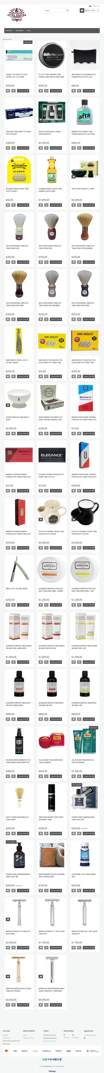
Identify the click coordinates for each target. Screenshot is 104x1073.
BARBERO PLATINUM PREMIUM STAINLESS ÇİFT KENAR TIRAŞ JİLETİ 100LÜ (18, 534)
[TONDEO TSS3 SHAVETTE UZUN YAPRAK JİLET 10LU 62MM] (19, 55)
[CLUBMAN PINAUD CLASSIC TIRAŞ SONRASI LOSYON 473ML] (52, 169)
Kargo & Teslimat (28, 1038)
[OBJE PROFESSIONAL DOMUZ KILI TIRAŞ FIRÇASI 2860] (19, 226)
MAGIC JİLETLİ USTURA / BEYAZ (16, 589)
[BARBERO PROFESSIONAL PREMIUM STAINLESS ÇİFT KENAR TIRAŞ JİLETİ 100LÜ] (85, 455)
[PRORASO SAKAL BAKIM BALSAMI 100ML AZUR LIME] (85, 798)
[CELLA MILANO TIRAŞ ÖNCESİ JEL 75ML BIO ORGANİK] (85, 741)
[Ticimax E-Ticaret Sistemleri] (52, 1071)
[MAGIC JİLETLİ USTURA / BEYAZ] (19, 569)
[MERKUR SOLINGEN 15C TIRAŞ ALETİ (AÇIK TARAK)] (19, 912)
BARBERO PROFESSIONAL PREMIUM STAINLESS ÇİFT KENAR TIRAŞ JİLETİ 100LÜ (84, 476)
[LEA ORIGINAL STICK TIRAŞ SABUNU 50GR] (85, 855)
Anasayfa (5, 1035)
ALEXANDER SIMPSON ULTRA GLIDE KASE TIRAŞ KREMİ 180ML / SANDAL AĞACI (51, 591)
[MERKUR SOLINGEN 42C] (85, 912)
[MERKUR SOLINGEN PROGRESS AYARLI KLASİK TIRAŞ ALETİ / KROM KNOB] (52, 969)
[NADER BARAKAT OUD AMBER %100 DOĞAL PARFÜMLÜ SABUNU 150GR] (52, 398)
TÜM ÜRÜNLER (19, 30)
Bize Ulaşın (6, 1044)
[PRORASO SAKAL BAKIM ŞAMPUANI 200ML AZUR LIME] (19, 855)
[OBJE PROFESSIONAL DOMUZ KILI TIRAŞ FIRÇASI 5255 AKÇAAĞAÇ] (52, 284)
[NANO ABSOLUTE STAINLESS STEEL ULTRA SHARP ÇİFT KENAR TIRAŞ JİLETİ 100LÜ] (85, 341)
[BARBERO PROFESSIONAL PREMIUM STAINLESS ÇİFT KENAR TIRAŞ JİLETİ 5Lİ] (85, 398)
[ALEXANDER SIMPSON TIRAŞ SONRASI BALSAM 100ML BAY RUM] (52, 626)
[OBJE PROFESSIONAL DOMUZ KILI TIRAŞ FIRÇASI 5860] (52, 226)
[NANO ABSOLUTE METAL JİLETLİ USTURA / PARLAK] (19, 341)
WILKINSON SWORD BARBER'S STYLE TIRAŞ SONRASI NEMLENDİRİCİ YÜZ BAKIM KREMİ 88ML (18, 762)
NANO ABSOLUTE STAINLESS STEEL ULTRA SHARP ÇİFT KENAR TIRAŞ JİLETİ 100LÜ (84, 362)
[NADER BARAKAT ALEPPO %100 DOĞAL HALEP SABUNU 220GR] (52, 855)
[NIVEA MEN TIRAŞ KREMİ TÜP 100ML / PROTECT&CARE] (19, 112)
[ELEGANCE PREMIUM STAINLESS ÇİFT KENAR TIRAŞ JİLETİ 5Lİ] (52, 455)
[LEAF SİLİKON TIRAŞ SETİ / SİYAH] (85, 169)
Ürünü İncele (13, 90)
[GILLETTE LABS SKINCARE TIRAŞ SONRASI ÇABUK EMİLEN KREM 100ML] (52, 55)
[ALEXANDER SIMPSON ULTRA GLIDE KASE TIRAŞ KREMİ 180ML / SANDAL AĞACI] (52, 569)
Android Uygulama (90, 1035)
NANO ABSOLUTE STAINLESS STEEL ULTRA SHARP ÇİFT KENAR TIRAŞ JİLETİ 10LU (51, 362)
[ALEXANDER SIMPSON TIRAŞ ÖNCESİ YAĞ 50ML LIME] (85, 683)
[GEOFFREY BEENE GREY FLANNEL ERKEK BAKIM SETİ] (52, 112)
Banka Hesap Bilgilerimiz (11, 1041)
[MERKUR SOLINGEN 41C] (52, 912)
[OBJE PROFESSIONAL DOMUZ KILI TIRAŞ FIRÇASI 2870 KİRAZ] (19, 284)
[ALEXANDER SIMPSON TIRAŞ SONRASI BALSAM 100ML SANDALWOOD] (19, 626)
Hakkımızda (6, 1038)
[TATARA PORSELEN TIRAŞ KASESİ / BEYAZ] (19, 398)
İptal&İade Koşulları (50, 1038)
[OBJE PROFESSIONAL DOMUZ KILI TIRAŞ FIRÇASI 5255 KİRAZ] (85, 284)
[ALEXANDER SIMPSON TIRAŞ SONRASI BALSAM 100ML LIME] (85, 626)
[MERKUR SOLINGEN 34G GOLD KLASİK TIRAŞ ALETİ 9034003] (19, 969)
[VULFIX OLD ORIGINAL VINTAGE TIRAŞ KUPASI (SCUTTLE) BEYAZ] (52, 512)
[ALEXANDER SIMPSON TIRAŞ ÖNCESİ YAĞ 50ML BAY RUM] (52, 683)
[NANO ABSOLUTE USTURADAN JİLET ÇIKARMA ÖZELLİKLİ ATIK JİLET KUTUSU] (85, 55)
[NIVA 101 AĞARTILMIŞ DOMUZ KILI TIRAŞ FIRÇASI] (19, 798)
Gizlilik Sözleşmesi (49, 1035)
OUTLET (29, 30)
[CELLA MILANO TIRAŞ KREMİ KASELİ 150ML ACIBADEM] (52, 741)
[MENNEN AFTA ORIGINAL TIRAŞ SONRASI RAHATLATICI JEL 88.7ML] (85, 112)
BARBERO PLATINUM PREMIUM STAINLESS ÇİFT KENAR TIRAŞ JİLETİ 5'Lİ (18, 476)
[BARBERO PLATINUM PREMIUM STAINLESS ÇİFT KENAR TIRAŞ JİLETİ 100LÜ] (19, 512)
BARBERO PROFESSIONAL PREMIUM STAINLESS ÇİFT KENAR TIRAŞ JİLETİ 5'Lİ (84, 419)
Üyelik (25, 1035)
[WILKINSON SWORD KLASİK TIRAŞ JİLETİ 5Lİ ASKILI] (19, 169)
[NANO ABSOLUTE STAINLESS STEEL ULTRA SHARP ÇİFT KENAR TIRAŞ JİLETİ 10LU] (52, 341)
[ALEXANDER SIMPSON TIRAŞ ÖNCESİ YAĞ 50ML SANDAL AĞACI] (19, 683)
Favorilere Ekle (8, 90)
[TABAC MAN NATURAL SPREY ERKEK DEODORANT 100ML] (52, 798)
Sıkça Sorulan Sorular (49, 1041)
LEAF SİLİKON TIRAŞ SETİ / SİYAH (83, 189)
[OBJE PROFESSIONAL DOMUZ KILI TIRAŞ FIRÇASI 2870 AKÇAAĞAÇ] (85, 226)
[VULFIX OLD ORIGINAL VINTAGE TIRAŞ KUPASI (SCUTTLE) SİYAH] (85, 512)
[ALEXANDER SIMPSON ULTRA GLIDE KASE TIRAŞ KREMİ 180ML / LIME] (85, 569)
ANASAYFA (9, 30)
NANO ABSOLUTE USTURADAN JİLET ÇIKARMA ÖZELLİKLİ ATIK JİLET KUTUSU (84, 77)
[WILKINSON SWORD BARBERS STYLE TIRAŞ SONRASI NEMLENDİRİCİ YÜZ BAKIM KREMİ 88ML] (19, 741)
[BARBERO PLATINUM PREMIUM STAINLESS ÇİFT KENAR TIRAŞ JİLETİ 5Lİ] (19, 455)
